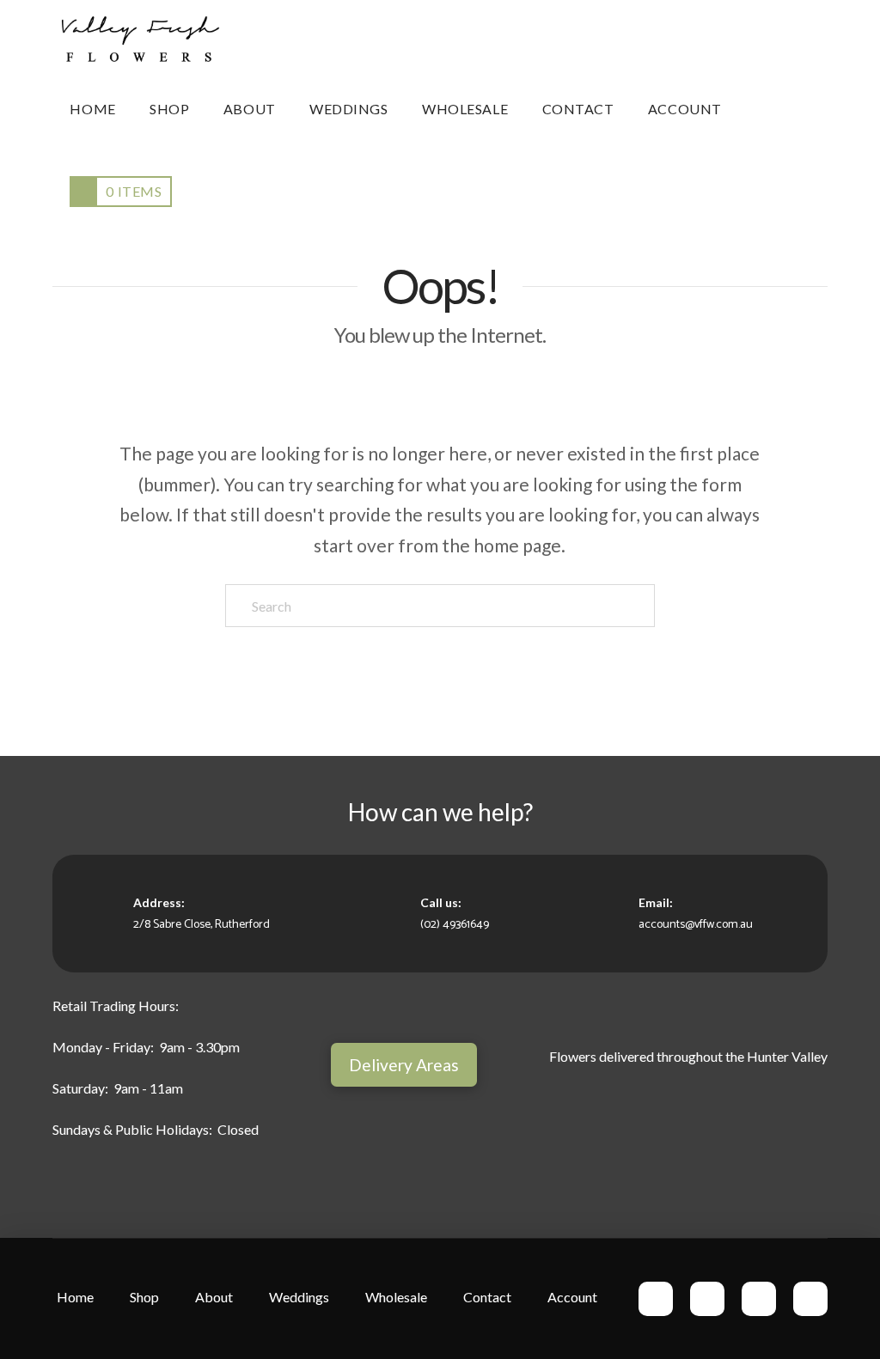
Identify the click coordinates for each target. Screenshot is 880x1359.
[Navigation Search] (764, 109)
